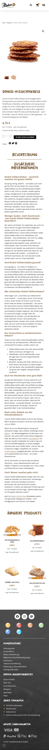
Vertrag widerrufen (10, 669)
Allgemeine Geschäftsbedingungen (16, 657)
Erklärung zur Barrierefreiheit (14, 666)
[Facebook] (17, 616)
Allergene (7, 689)
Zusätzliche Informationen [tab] (24, 166)
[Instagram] (24, 616)
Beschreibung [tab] (24, 154)
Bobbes (7, 433)
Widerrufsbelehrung (11, 654)
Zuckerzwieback (11, 451)
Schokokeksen (33, 438)
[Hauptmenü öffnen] (43, 5)
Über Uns (7, 682)
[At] (31, 616)
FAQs (5, 695)
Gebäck (9, 23)
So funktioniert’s (9, 686)
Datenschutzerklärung (12, 663)
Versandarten (8, 651)
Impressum (7, 660)
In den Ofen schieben (25, 137)
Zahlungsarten (9, 648)
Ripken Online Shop (18, 496)
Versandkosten (22, 127)
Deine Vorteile (8, 679)
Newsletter (7, 692)
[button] (31, 5)
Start (4, 23)
